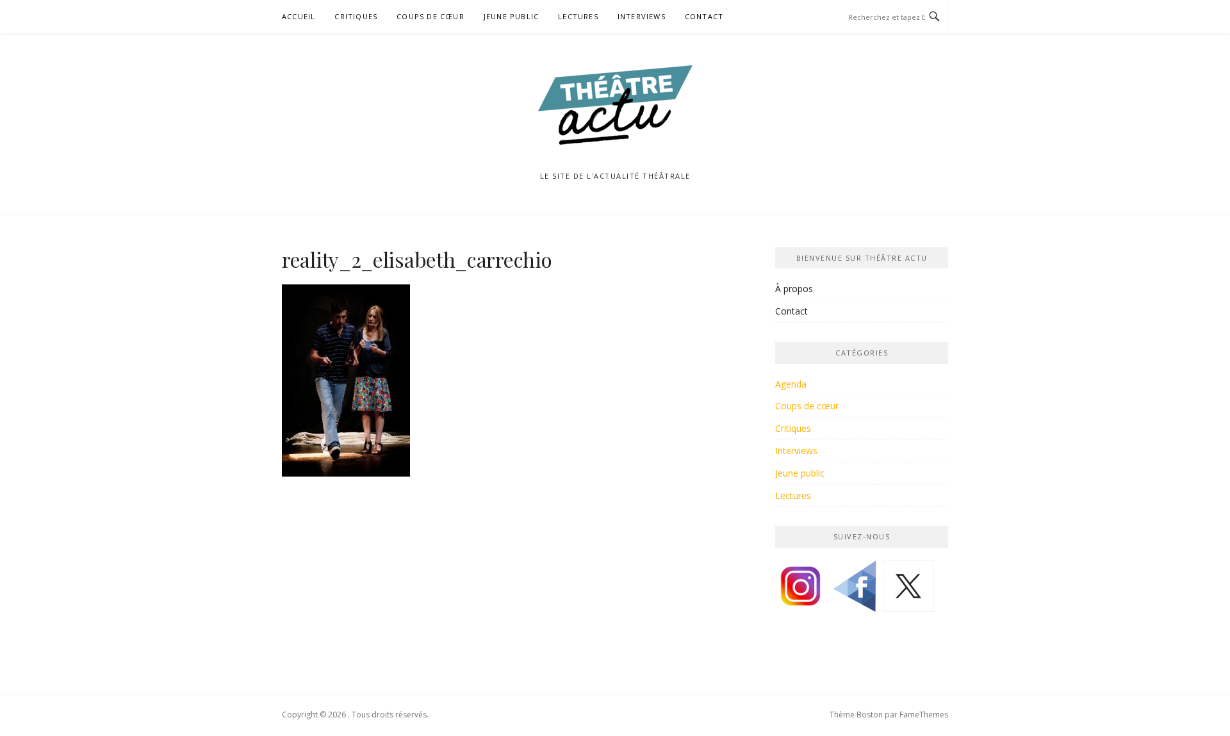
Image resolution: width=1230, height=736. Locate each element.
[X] (908, 591)
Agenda (791, 384)
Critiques (355, 16)
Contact (704, 16)
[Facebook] (854, 591)
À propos (794, 288)
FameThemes (923, 714)
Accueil (298, 16)
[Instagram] (800, 591)
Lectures (578, 16)
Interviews (642, 16)
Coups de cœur (430, 16)
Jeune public (511, 16)
